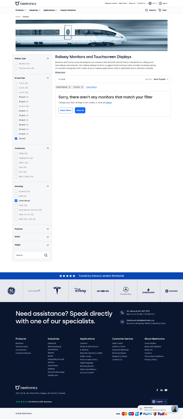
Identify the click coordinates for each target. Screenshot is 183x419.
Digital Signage (86, 363)
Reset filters (65, 110)
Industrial (52, 343)
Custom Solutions (68, 10)
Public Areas (85, 356)
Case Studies (150, 343)
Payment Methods (120, 350)
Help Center (123, 3)
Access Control (87, 373)
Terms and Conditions (154, 356)
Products (20, 10)
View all (80, 110)
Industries (33, 10)
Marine (51, 353)
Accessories (21, 350)
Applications (49, 10)
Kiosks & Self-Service (89, 346)
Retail (50, 356)
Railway (51, 369)
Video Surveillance (88, 369)
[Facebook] (157, 390)
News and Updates (153, 346)
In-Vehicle (84, 350)
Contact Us (141, 3)
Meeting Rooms (87, 366)
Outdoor (84, 343)
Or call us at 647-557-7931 (138, 311)
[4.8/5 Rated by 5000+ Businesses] (21, 402)
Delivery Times (118, 346)
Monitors (19, 343)
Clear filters (91, 87)
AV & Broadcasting (56, 372)
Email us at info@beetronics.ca (140, 320)
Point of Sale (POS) (88, 360)
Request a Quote (111, 3)
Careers (148, 353)
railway (108, 103)
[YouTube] (166, 390)
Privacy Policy (151, 360)
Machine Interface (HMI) (91, 353)
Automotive (53, 365)
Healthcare (53, 375)
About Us (132, 3)
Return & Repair (119, 353)
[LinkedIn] (161, 390)
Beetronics (26, 3)
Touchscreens (22, 346)
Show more (60, 72)
